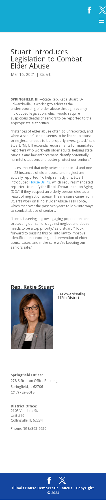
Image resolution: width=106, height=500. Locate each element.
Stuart (45, 74)
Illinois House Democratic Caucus (42, 488)
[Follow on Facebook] (61, 315)
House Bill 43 (39, 182)
